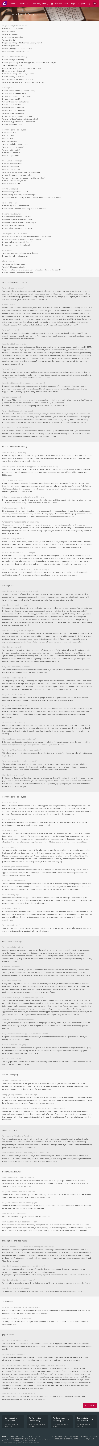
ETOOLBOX (59, 1439)
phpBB (63, 516)
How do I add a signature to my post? (16, 96)
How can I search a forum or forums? (16, 217)
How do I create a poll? (11, 99)
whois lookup (82, 1371)
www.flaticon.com (33, 1443)
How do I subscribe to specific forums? (17, 242)
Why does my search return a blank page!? (19, 222)
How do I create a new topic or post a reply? (19, 90)
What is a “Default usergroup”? (14, 181)
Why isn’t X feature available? (13, 267)
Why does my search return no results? (17, 219)
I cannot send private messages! (15, 192)
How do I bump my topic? (12, 124)
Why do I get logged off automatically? (17, 48)
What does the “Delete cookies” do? (16, 51)
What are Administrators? (12, 164)
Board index (14, 1436)
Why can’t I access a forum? (13, 107)
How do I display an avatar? (13, 76)
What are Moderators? (11, 166)
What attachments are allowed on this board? (20, 253)
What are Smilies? (9, 138)
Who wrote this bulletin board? (14, 264)
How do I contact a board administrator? (17, 272)
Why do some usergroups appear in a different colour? (23, 178)
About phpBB (80, 1346)
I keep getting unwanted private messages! (19, 194)
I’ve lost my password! (10, 45)
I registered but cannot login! (13, 37)
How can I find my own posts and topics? (18, 228)
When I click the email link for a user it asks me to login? (23, 82)
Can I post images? (9, 141)
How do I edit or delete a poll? (13, 105)
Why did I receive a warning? (13, 113)
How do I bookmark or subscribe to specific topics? (22, 239)
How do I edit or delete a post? (14, 93)
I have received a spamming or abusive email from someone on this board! (31, 197)
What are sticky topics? (11, 150)
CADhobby (78, 1439)
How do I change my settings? (13, 59)
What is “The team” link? (11, 183)
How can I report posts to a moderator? (17, 116)
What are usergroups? (11, 169)
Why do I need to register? (12, 29)
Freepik (20, 1443)
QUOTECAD (68, 1439)
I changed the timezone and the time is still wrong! (21, 68)
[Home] (4, 3)
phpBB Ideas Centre (22, 1360)
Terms (37, 1436)
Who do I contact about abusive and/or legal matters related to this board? (31, 270)
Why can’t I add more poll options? (15, 102)
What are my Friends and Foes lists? (16, 206)
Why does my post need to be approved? (18, 122)
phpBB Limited (67, 1343)
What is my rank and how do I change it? (18, 79)
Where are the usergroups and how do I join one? (21, 172)
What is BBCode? (8, 133)
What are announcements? (13, 147)
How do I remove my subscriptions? (16, 245)
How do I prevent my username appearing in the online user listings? (29, 62)
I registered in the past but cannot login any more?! (22, 43)
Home (4, 1436)
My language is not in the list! (13, 71)
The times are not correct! (12, 65)
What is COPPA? (8, 31)
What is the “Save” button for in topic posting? (20, 119)
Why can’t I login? (8, 40)
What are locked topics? (11, 153)
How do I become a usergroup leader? (17, 175)
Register (82, 3)
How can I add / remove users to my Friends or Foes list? (24, 208)
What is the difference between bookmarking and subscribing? (26, 236)
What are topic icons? (10, 155)
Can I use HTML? (8, 135)
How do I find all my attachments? (15, 256)
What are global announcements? (15, 144)
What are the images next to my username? (19, 74)
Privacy (29, 1436)
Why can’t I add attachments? (13, 110)
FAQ (22, 1436)
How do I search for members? (14, 225)
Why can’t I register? (10, 34)
